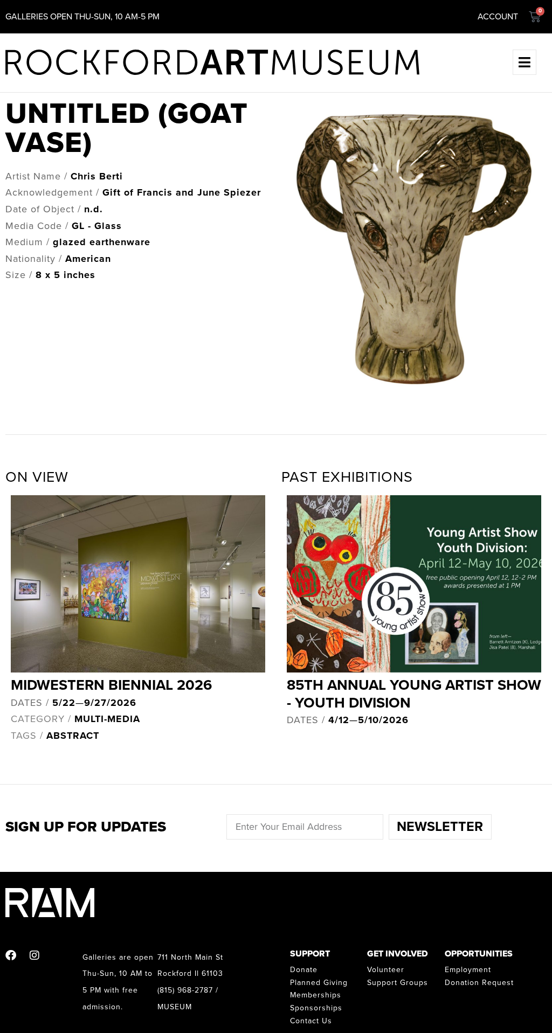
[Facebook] (10, 955)
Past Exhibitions (347, 477)
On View (36, 477)
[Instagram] (34, 955)
